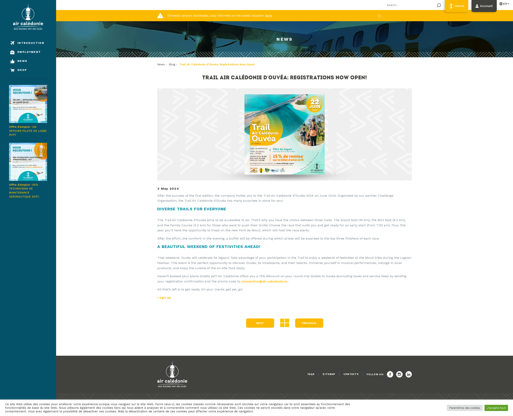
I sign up (164, 297)
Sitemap (329, 374)
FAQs (311, 374)
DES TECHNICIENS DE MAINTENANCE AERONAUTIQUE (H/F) (24, 190)
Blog (172, 64)
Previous (309, 323)
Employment (29, 51)
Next (260, 323)
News (22, 60)
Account (486, 6)
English (503, 4)
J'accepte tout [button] (496, 407)
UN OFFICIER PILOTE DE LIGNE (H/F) (28, 130)
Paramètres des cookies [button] (464, 407)
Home (459, 6)
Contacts (351, 374)
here (268, 15)
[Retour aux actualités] (284, 322)
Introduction (30, 42)
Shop (22, 70)
